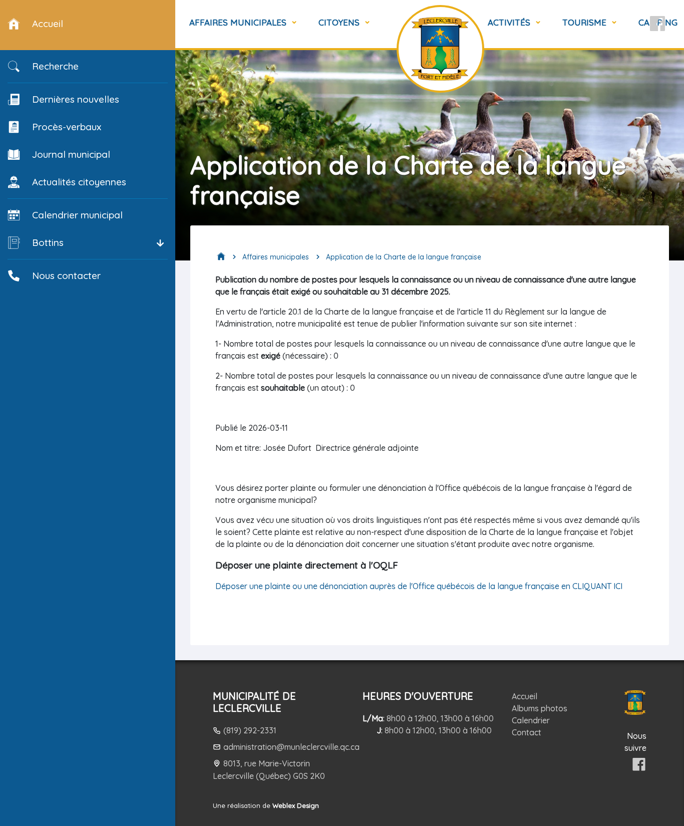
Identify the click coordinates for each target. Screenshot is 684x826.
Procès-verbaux (66, 127)
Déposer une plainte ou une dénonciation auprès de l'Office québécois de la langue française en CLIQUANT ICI (421, 586)
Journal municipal (71, 154)
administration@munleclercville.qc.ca (291, 747)
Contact (526, 732)
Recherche (55, 66)
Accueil (524, 696)
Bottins (48, 242)
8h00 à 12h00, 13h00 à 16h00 (440, 718)
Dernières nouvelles (75, 99)
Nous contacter (66, 275)
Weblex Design (295, 805)
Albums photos (539, 708)
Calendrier (531, 720)
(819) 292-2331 (249, 730)
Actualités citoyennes (79, 182)
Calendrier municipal (77, 215)
